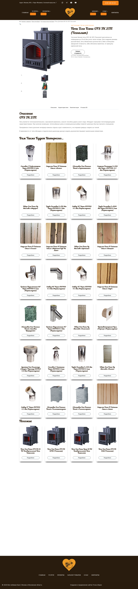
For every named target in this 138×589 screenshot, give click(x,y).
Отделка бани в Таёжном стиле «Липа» (107, 408)
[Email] (71, 2)
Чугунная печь (86, 56)
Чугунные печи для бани (82, 25)
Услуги (51, 575)
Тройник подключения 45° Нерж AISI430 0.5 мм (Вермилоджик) (56, 329)
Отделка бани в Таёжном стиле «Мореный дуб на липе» (56, 248)
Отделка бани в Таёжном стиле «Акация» (107, 247)
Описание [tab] (54, 107)
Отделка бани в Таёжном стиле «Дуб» (107, 288)
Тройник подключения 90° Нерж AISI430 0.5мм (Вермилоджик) (30, 289)
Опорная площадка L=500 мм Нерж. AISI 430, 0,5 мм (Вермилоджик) (107, 168)
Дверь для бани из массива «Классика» (82, 328)
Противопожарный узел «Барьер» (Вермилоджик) (107, 328)
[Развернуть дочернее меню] (33, 14)
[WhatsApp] (62, 2)
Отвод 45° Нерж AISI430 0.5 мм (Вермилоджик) (82, 288)
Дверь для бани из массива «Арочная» (82, 247)
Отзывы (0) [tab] (83, 107)
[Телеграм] (67, 2)
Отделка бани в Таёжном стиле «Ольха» (30, 247)
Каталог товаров (74, 575)
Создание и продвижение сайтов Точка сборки (86, 585)
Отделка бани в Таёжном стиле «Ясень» (56, 167)
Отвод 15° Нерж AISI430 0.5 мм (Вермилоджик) (30, 408)
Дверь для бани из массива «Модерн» (30, 207)
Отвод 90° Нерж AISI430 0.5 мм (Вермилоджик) (56, 288)
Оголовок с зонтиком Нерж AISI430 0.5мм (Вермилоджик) (56, 369)
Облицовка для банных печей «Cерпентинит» (82, 167)
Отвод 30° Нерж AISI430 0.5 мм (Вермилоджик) (82, 207)
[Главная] (20, 21)
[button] (20, 24)
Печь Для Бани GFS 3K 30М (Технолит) (107, 450)
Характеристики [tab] (63, 107)
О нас (86, 575)
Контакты (95, 575)
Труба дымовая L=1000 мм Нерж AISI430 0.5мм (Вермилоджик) (107, 208)
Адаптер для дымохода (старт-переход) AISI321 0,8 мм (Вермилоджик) (30, 369)
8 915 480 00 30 (110, 3)
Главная (42, 575)
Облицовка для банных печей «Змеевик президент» (30, 329)
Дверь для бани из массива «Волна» (107, 368)
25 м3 (76, 56)
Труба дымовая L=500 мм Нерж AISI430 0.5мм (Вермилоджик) (81, 369)
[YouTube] (75, 2)
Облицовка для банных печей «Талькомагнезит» (56, 408)
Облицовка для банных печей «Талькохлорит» (82, 408)
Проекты (60, 575)
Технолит (80, 56)
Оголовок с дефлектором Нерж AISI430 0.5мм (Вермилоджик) (30, 168)
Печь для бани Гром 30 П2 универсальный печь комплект (81, 451)
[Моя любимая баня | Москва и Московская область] (70, 13)
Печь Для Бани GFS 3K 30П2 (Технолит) (56, 450)
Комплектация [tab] (74, 107)
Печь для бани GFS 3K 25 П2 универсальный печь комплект (31, 451)
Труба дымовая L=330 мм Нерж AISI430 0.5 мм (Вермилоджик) (56, 208)
